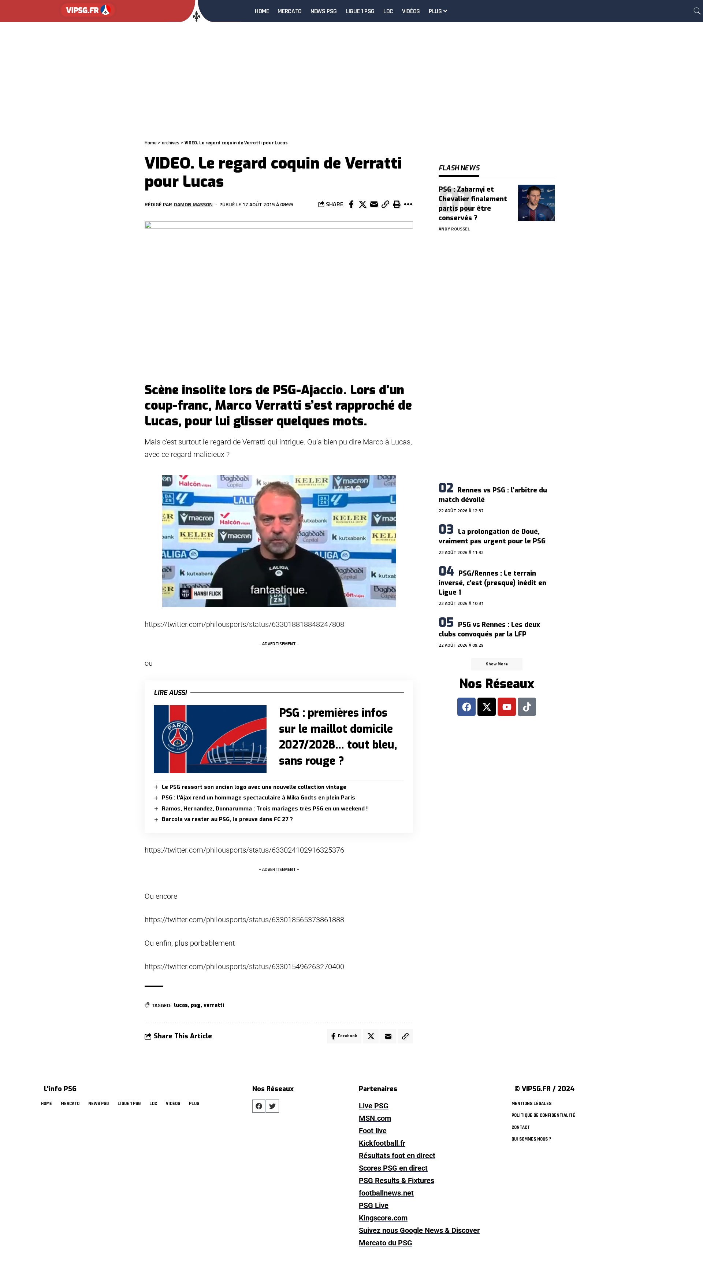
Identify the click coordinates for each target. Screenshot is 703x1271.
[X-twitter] (486, 707)
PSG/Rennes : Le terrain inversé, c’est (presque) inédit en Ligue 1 (492, 583)
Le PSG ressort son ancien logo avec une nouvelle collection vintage (254, 787)
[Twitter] (272, 1106)
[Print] (396, 204)
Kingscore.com (383, 1217)
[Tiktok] (527, 707)
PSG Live (373, 1205)
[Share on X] (362, 204)
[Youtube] (507, 707)
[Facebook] (466, 707)
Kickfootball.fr (382, 1143)
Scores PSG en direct (393, 1168)
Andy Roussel (454, 228)
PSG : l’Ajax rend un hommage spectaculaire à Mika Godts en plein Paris (258, 797)
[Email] (374, 204)
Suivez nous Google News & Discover (419, 1230)
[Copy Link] (385, 204)
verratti (214, 1005)
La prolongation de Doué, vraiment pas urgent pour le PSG (492, 536)
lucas (181, 1005)
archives (170, 143)
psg (196, 1005)
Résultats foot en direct (397, 1155)
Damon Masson (193, 204)
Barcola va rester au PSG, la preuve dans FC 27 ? (227, 819)
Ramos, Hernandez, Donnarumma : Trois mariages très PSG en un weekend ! (265, 808)
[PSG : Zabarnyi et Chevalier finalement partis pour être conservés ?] (536, 203)
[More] (408, 204)
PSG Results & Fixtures (396, 1180)
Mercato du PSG (385, 1242)
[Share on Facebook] (351, 204)
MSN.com (375, 1118)
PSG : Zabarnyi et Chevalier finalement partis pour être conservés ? (473, 203)
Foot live (373, 1130)
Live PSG (373, 1105)
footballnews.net (386, 1193)
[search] (697, 11)
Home (151, 143)
